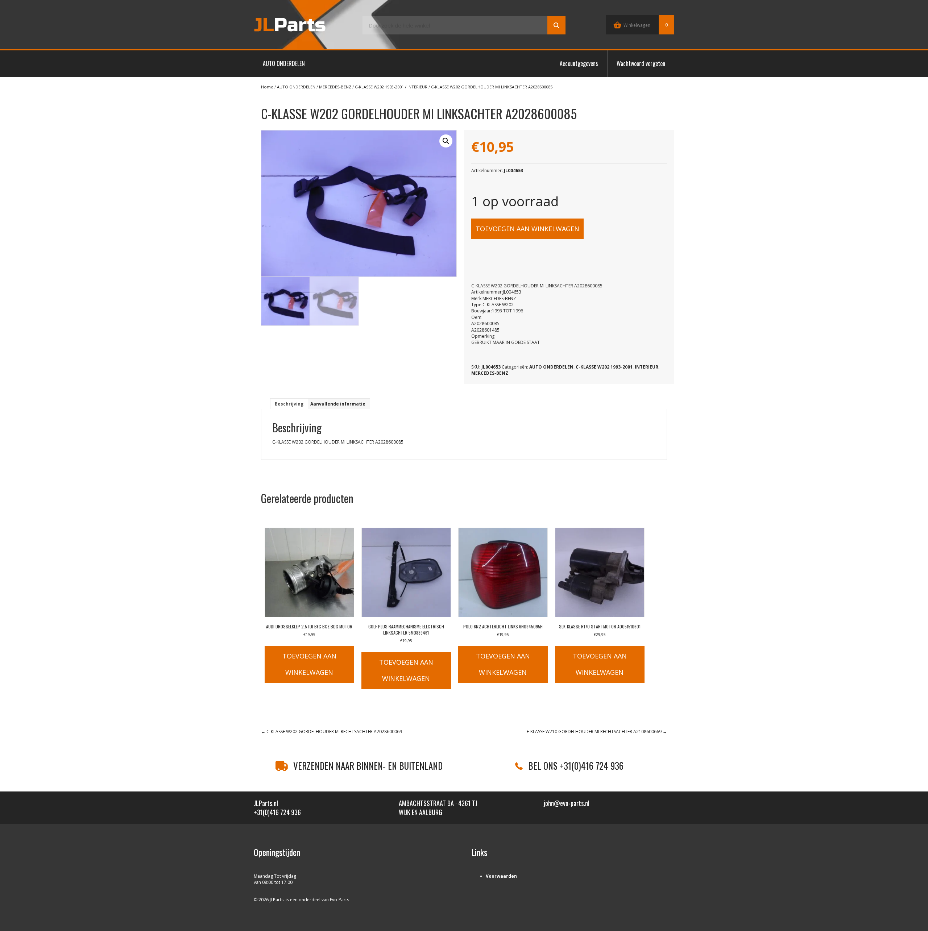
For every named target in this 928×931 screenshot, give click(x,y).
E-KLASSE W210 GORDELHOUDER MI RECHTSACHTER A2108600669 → (597, 731)
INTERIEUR (417, 87)
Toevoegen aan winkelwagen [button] (309, 664)
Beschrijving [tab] (289, 404)
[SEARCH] (556, 25)
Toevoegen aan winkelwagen (527, 228)
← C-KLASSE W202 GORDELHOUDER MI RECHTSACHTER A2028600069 (331, 731)
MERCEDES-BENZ (335, 87)
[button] (445, 140)
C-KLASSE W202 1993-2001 (379, 87)
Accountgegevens (579, 63)
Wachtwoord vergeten (641, 63)
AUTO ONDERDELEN (284, 63)
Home (267, 87)
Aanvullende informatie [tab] (337, 404)
